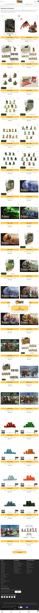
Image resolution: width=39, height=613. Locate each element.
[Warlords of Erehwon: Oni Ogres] (29, 239)
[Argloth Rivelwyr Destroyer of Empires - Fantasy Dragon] (29, 27)
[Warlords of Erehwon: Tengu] (10, 186)
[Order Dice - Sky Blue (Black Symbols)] (10, 451)
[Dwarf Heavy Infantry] (29, 266)
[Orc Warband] (10, 372)
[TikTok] (9, 597)
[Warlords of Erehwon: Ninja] (10, 160)
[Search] (4, 1)
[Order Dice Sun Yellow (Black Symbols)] (29, 451)
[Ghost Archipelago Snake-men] (10, 345)
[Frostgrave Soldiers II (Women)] (29, 398)
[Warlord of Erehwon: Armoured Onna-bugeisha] (29, 107)
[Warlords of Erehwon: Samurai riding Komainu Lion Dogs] (10, 80)
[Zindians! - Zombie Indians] (29, 531)
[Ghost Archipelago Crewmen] (10, 398)
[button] (18, 16)
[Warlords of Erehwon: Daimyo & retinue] (10, 266)
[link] (2, 611)
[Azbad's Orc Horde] (10, 54)
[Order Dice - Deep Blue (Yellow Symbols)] (10, 504)
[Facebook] (2, 597)
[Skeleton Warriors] (29, 345)
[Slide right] (37, 4)
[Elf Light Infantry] (29, 213)
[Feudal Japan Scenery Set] (29, 80)
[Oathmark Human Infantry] (29, 319)
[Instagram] (4, 597)
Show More (19, 552)
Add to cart (10, 37)
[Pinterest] (7, 597)
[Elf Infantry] (29, 292)
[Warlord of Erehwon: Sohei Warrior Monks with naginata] (10, 107)
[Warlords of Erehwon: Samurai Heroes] (29, 133)
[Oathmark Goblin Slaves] (29, 186)
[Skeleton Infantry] (10, 213)
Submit (18, 591)
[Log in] (35, 1)
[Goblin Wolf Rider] (10, 239)
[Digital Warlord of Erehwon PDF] (10, 27)
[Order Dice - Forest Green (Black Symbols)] (29, 425)
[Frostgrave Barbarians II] (29, 372)
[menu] (1, 1)
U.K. (10, 594)
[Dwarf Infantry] (10, 319)
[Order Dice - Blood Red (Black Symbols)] (10, 425)
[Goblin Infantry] (10, 292)
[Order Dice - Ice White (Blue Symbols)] (10, 478)
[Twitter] (14, 597)
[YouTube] (12, 597)
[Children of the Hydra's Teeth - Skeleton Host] (29, 54)
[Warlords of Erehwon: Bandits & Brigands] (10, 133)
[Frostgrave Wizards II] (10, 531)
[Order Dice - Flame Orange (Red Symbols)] (29, 478)
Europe (14, 594)
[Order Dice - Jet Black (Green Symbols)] (29, 504)
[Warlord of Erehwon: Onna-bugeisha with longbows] (29, 160)
